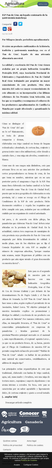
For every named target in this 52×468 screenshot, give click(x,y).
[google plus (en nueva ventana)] (10, 28)
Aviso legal (31, 441)
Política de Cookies (29, 460)
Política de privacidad (12, 445)
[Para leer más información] (26, 4)
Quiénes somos (10, 441)
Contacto (7, 449)
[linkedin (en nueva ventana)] (5, 28)
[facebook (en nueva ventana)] (15, 23)
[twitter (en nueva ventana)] (20, 23)
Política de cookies (35, 445)
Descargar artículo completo (18, 402)
